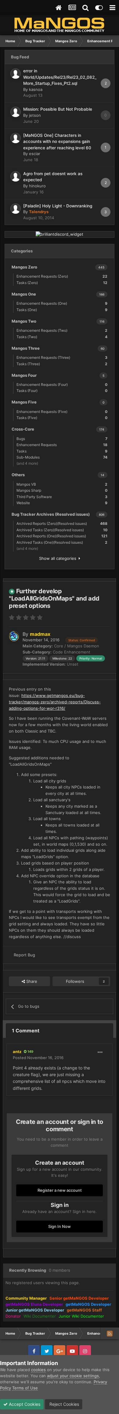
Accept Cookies (24, 1404)
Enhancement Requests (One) (61, 303)
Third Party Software (61, 496)
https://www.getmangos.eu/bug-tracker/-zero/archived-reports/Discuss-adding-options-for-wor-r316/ (55, 702)
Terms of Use (25, 1387)
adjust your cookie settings (73, 1375)
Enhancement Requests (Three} (61, 357)
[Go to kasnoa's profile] (15, 73)
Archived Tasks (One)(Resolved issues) (61, 542)
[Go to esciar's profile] (15, 138)
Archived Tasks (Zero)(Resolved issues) (61, 530)
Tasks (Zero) (61, 282)
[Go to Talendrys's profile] (15, 208)
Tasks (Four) (61, 390)
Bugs (61, 438)
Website (61, 503)
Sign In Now (59, 1226)
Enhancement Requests (61, 444)
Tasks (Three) (61, 364)
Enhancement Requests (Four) (61, 384)
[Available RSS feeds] (109, 1333)
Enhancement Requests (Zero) (61, 276)
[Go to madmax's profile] (14, 636)
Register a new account (60, 1190)
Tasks (61, 451)
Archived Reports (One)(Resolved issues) (61, 536)
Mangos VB (61, 484)
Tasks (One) (61, 309)
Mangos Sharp (61, 490)
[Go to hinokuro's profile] (15, 176)
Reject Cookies (63, 1404)
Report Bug (24, 954)
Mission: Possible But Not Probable (57, 109)
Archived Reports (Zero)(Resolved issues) (61, 523)
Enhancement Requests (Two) (61, 330)
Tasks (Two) (61, 336)
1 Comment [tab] (25, 1031)
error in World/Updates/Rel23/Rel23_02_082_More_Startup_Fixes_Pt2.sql (59, 77)
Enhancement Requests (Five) (61, 411)
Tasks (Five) (61, 417)
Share (31, 981)
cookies (38, 1369)
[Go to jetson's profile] (15, 112)
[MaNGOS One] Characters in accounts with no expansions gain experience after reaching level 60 (57, 141)
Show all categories (59, 558)
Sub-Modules (61, 457)
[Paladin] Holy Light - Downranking (57, 205)
